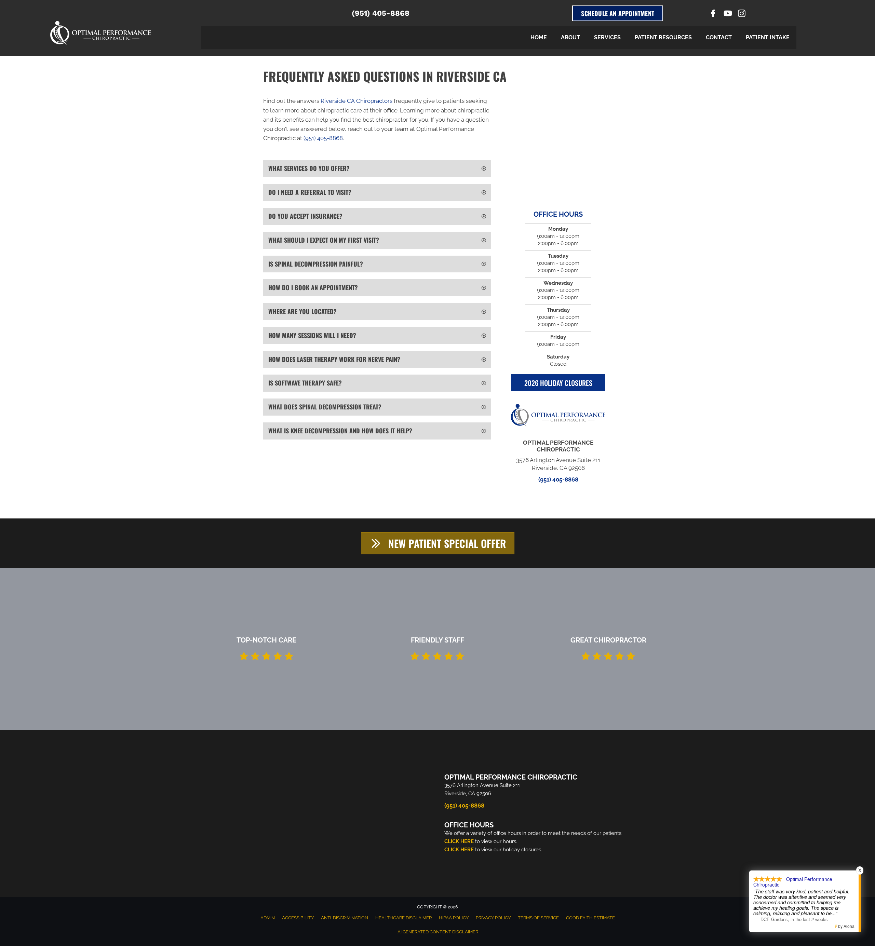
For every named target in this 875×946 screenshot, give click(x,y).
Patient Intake (768, 37)
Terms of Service (538, 917)
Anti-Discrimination (344, 917)
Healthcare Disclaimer (403, 917)
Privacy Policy (493, 917)
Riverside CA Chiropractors (356, 100)
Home (538, 37)
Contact (719, 37)
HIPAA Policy (454, 917)
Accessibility (298, 917)
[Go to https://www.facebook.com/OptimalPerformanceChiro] (713, 14)
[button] (377, 168)
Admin (267, 917)
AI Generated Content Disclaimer (438, 931)
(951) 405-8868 (380, 13)
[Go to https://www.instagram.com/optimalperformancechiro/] (741, 14)
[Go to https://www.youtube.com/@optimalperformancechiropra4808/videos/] (727, 14)
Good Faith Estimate (590, 917)
